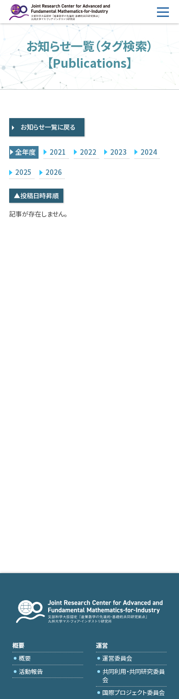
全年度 (25, 152)
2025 (23, 172)
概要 (25, 658)
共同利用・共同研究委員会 (133, 675)
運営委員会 (117, 658)
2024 (148, 152)
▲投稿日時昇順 (36, 195)
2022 (88, 152)
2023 (118, 152)
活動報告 (31, 671)
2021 (58, 152)
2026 (53, 172)
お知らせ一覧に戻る (48, 126)
